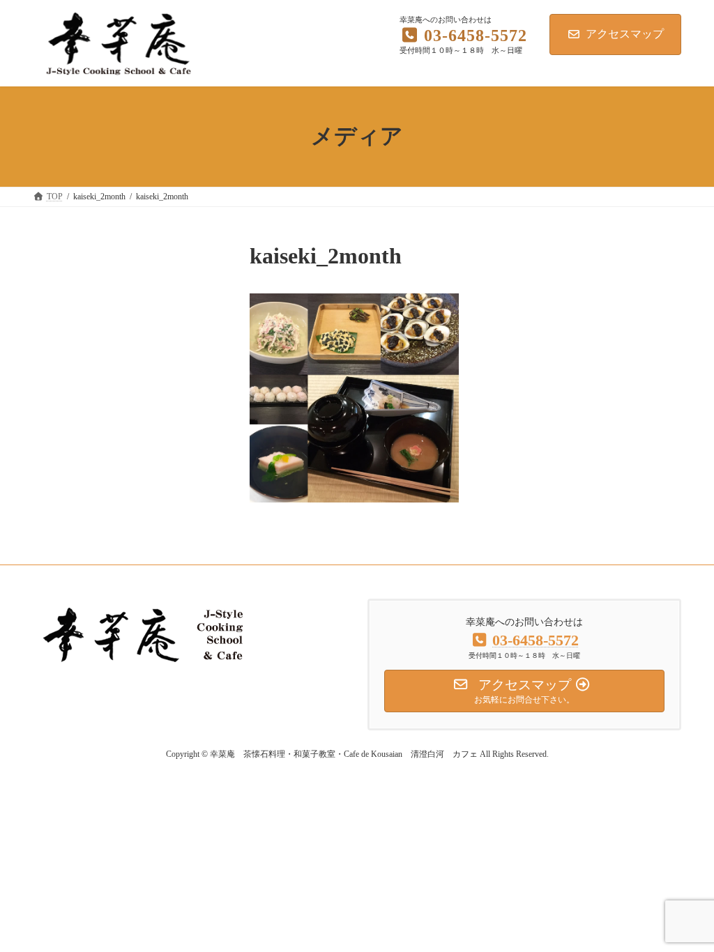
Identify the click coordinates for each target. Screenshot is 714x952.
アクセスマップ (625, 34)
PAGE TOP (683, 910)
